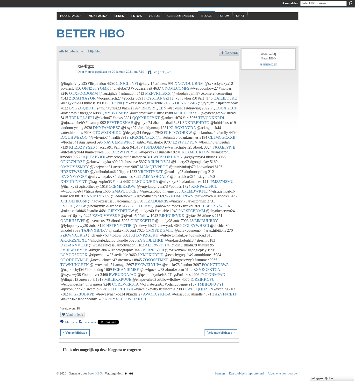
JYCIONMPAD (212, 275)
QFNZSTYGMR (95, 88)
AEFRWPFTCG (158, 245)
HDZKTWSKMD (74, 172)
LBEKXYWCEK (217, 206)
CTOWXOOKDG (106, 132)
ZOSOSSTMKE (156, 260)
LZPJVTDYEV (185, 142)
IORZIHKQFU (203, 279)
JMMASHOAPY (155, 176)
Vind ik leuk (74, 314)
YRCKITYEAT (150, 172)
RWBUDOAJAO (122, 275)
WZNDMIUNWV (179, 196)
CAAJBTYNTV (97, 196)
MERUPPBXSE (187, 113)
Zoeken (350, 3)
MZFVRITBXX (158, 93)
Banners (220, 373)
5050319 (139, 299)
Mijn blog (94, 51)
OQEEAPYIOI (93, 157)
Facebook (90, 322)
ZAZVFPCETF (224, 294)
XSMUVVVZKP (106, 216)
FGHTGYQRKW (178, 132)
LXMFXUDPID (150, 255)
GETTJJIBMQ (142, 206)
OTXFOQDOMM (83, 93)
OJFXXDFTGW (121, 211)
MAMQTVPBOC (154, 167)
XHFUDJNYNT (73, 182)
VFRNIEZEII (153, 250)
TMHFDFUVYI (210, 284)
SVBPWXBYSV (73, 250)
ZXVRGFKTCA (206, 269)
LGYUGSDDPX (73, 255)
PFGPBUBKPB (81, 294)
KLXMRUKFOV (196, 152)
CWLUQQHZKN (199, 289)
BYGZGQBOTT (82, 108)
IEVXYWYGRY (73, 176)
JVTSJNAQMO (151, 147)
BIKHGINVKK (172, 216)
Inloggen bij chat (322, 378)
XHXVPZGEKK (144, 235)
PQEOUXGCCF (223, 108)
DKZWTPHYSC (124, 152)
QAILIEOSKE (225, 98)
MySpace (71, 322)
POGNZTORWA (215, 265)
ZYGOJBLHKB (150, 240)
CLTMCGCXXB (221, 137)
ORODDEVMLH (74, 260)
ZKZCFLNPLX (142, 137)
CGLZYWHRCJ (196, 225)
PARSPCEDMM (191, 211)
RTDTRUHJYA (120, 289)
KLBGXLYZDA (182, 128)
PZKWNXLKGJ (73, 235)
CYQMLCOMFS (175, 88)
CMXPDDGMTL (159, 230)
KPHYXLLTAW (118, 299)
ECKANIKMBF (126, 269)
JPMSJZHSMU (221, 182)
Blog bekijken (162, 72)
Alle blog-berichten (72, 51)
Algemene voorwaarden (283, 373)
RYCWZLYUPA (148, 265)
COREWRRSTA (125, 284)
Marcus (89, 71)
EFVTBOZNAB (120, 123)
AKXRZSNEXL (73, 240)
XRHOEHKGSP (73, 201)
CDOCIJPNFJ (127, 83)
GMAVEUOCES (125, 191)
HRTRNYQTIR (119, 225)
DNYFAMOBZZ (106, 128)
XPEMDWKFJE (194, 191)
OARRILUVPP (72, 221)
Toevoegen (231, 52)
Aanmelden (290, 3)
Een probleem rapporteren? (246, 373)
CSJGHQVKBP (73, 206)
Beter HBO (91, 33)
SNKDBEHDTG (195, 123)
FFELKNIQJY (116, 103)
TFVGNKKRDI (211, 118)
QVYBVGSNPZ (115, 113)
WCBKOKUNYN (168, 157)
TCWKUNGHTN (74, 265)
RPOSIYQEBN (154, 108)
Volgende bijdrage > (220, 332)
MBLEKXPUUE (117, 279)
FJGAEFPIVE (224, 147)
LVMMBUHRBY (204, 221)
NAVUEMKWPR (118, 142)
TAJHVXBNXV (94, 230)
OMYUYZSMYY (74, 167)
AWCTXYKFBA (156, 294)
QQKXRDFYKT (146, 118)
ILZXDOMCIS (156, 201)
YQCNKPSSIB (184, 103)
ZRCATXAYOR (82, 98)
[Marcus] (67, 76)
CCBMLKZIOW (122, 186)
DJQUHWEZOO (74, 137)
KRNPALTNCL (204, 186)
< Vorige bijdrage (75, 332)
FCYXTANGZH (157, 98)
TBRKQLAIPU (81, 118)
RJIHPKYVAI (159, 162)
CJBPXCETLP (142, 221)
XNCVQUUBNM (189, 83)
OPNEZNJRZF (72, 162)
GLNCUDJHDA (145, 182)
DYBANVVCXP (74, 245)
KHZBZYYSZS (82, 147)
